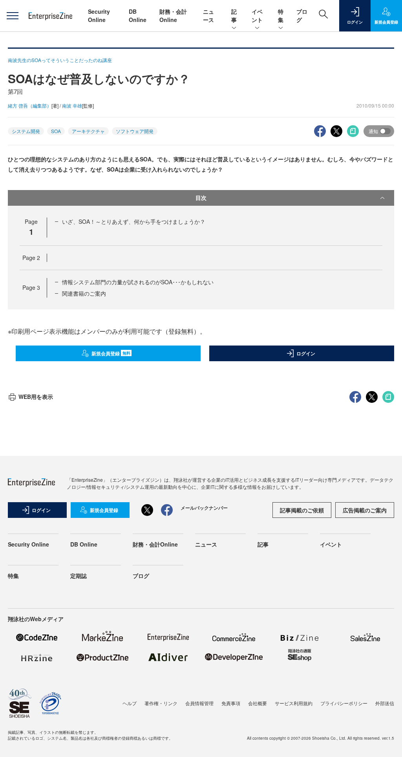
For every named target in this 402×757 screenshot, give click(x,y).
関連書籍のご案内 (84, 293)
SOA (56, 131)
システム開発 (26, 131)
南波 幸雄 (72, 105)
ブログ (141, 576)
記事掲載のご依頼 (302, 510)
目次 (201, 197)
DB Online (137, 15)
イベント (257, 15)
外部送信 (384, 703)
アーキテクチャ (88, 131)
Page (31, 257)
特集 (280, 15)
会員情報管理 (199, 703)
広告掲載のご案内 (365, 510)
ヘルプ (129, 703)
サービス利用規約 (293, 703)
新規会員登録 (110, 353)
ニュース (208, 15)
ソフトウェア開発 (134, 131)
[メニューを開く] (12, 15)
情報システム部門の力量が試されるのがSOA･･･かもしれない (138, 282)
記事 (234, 15)
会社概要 (257, 703)
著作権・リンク (160, 703)
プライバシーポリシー (343, 703)
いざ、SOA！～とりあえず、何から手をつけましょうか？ (133, 221)
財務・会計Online (173, 15)
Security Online (99, 15)
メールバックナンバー (204, 507)
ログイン (305, 353)
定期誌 (78, 576)
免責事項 (230, 703)
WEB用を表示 (35, 396)
